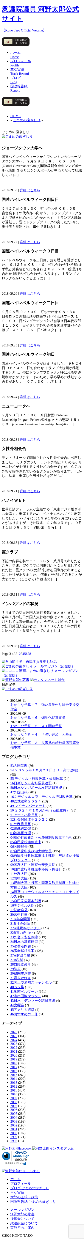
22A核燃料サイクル (25, 928)
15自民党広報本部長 (25, 901)
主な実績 (17, 1192)
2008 (13, 1102)
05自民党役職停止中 (25, 842)
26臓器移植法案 (22, 951)
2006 (13, 1110)
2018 (13, 1063)
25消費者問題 (20, 946)
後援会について (22, 1219)
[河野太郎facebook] (16, 1148)
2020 (13, 1055)
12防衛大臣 (19, 878)
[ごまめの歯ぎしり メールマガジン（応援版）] (38, 666)
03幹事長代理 (20, 833)
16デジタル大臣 (22, 905)
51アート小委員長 (24, 815)
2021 (13, 1051)
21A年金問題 (20, 919)
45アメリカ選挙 (22, 1009)
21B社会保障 (20, 923)
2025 (13, 1036)
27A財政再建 (20, 955)
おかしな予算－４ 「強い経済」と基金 (41, 734)
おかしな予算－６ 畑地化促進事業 (37, 717)
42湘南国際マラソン (25, 996)
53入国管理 (19, 766)
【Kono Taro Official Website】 (24, 30)
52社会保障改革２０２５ (29, 819)
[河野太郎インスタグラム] (53, 1148)
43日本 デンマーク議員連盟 (32, 1000)
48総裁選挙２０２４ (25, 801)
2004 (13, 1117)
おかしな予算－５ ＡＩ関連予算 (36, 726)
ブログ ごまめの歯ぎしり (29, 1188)
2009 (13, 1098)
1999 (13, 1137)
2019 (13, 1059)
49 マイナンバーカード (28, 806)
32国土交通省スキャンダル (31, 982)
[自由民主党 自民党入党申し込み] (29, 662)
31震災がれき (20, 978)
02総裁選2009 (20, 828)
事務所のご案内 (22, 1228)
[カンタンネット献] (47, 680)
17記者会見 (19, 910)
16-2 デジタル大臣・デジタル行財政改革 (41, 797)
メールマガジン (22, 1209)
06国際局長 (19, 846)
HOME (15, 116)
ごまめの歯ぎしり (26, 120)
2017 (13, 1067)
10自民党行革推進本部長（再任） (36, 869)
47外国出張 (19, 792)
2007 (13, 1106)
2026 (13, 1032)
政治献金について (24, 1223)
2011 (13, 1090)
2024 (13, 1040)
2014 (13, 1079)
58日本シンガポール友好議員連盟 (36, 788)
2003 (13, 1121)
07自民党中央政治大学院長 (31, 851)
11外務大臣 (19, 874)
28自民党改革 (20, 964)
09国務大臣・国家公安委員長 (32, 865)
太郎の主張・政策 (24, 1197)
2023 (13, 1044)
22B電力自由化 (21, 932)
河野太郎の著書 (22, 1214)
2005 (13, 1113)
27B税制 (16, 960)
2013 (13, 1082)
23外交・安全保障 (24, 937)
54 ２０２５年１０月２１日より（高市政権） (45, 770)
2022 (13, 1047)
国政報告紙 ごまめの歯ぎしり (33, 1201)
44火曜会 (17, 1005)
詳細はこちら (30, 190)
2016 (13, 1071)
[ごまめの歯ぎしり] (17, 136)
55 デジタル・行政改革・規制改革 (36, 778)
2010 (13, 1094)
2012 (13, 1086)
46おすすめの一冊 (24, 1014)
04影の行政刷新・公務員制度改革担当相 (41, 837)
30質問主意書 (20, 973)
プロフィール (20, 1183)
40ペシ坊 (17, 987)
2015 (13, 1075)
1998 (13, 1141)
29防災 (15, 969)
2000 (13, 1133)
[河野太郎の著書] (15, 680)
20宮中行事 (19, 914)
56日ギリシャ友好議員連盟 (31, 783)
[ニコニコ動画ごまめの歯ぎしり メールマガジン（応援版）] (42, 675)
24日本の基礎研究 (24, 942)
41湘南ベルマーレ (24, 991)
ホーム (15, 1179)
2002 (13, 1125)
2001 (13, 1129)
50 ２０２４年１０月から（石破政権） (40, 810)
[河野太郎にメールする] (16, 46)
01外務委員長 (20, 824)
